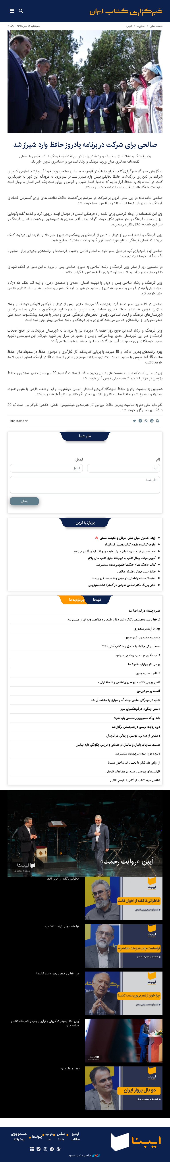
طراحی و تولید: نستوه (80, 1156)
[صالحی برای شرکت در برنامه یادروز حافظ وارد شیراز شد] (85, 81)
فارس (129, 26)
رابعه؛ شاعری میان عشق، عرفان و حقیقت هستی (128, 538)
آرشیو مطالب (75, 1136)
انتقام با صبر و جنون (148, 673)
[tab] (97, 599)
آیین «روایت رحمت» (127, 861)
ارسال (24, 501)
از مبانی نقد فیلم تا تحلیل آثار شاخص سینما (134, 762)
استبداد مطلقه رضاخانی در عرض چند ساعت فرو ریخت (124, 578)
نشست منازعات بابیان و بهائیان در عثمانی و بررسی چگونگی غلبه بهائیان (118, 744)
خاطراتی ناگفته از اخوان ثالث (63, 878)
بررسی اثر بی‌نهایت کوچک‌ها (144, 664)
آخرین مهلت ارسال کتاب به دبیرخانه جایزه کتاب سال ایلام (122, 558)
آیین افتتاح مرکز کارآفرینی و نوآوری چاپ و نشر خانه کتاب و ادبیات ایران (45, 1023)
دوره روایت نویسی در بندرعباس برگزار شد (136, 726)
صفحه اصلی (156, 26)
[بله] (38, 1149)
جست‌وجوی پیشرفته (19, 1136)
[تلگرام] (52, 1149)
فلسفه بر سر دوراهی (148, 691)
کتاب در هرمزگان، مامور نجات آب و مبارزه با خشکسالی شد (125, 700)
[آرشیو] (32, 1149)
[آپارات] (58, 1149)
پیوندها (37, 1136)
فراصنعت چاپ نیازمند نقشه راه (62, 926)
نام (158, 459)
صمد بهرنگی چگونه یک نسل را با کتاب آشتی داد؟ (131, 646)
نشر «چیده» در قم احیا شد (144, 610)
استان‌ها (141, 26)
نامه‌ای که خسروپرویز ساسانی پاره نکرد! (137, 718)
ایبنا (125, 12)
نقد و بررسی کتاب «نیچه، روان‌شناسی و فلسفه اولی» (129, 682)
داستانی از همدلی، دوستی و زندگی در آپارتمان (133, 735)
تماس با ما (61, 1136)
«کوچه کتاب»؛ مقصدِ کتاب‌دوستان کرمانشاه (130, 544)
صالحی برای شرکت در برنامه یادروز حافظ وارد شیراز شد (85, 145)
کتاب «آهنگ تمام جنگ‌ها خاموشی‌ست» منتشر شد (126, 564)
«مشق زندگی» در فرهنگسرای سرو (140, 709)
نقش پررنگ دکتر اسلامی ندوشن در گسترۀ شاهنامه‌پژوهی (122, 585)
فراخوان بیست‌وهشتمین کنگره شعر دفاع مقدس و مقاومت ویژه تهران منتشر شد (113, 619)
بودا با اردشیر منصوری (147, 628)
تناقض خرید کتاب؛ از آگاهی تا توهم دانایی (135, 780)
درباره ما (49, 1136)
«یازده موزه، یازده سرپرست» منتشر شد (137, 753)
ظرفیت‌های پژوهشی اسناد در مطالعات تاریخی (133, 771)
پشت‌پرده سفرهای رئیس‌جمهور (142, 637)
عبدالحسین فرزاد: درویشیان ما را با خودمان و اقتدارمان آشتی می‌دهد (114, 551)
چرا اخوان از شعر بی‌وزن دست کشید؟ (57, 973)
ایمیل (79, 459)
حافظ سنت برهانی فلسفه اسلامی (136, 571)
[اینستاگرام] (45, 1149)
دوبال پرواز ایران (70, 1068)
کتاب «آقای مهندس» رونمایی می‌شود (137, 655)
